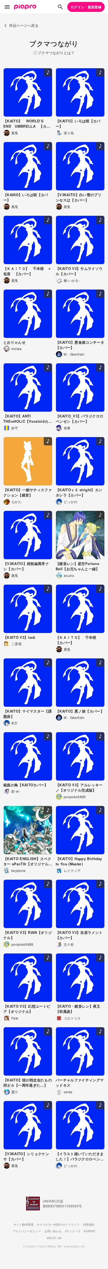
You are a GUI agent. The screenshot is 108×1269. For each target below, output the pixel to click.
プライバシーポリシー (26, 1231)
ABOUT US (54, 1238)
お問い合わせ (52, 1231)
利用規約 (88, 1224)
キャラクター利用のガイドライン (58, 1224)
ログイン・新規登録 (86, 6)
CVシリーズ (72, 1231)
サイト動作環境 (24, 1224)
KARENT (90, 1231)
